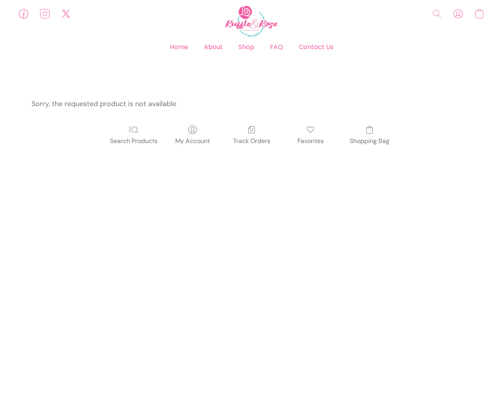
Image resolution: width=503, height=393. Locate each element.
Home (179, 46)
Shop (246, 46)
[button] (251, 21)
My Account (192, 141)
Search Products (134, 141)
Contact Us (316, 46)
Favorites (310, 141)
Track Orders (251, 141)
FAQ (276, 46)
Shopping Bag (369, 141)
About (213, 46)
